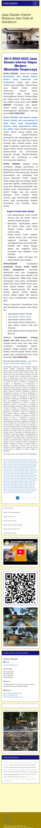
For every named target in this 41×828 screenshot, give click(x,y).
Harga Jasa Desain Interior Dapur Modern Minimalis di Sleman (19, 486)
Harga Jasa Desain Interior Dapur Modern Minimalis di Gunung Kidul (20, 489)
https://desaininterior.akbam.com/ (13, 697)
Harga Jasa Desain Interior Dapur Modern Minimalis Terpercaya (19, 467)
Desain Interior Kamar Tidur (11, 529)
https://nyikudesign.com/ (10, 695)
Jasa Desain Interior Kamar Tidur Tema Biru (11, 769)
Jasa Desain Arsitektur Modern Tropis (18, 771)
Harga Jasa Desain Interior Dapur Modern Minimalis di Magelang (19, 491)
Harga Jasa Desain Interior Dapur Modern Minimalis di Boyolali (20, 475)
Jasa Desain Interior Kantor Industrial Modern (28, 769)
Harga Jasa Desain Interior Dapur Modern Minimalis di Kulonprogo (19, 488)
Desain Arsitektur (8, 508)
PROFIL (5, 817)
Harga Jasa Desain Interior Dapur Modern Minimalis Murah (22, 466)
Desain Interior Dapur (9, 521)
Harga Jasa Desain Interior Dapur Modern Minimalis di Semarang (20, 472)
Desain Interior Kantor (9, 533)
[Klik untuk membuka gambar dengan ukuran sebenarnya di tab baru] (20, 38)
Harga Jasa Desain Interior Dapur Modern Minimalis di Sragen (19, 483)
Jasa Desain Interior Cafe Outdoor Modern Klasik (19, 775)
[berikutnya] (34, 497)
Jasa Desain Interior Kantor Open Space (19, 765)
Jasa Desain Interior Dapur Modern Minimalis (22, 767)
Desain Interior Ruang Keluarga (12, 525)
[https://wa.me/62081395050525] (20, 588)
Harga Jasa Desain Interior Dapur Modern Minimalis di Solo (18, 475)
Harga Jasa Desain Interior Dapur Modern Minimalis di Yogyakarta (19, 477)
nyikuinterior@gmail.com (10, 665)
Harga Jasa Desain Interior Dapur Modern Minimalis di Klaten (18, 473)
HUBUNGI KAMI (8, 823)
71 (30, 498)
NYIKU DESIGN (10, 3)
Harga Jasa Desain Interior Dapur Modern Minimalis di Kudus (20, 480)
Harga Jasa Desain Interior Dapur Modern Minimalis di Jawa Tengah (20, 470)
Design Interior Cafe (9, 516)
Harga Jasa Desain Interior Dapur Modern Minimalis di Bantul (19, 485)
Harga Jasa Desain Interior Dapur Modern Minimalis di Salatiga (19, 482)
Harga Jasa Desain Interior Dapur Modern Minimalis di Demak (20, 479)
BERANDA (6, 815)
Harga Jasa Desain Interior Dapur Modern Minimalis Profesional (19, 469)
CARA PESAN (7, 819)
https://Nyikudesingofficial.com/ (12, 693)
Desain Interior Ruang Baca (11, 512)
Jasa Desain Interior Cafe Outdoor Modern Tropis (20, 362)
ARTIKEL (6, 821)
